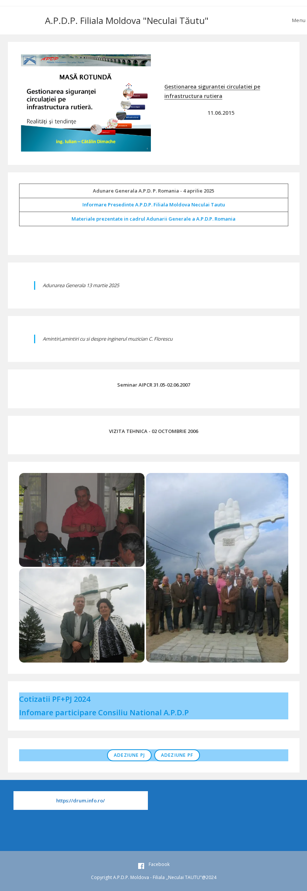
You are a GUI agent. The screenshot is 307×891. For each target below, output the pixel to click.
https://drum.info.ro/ (80, 800)
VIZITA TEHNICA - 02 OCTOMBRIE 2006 (153, 431)
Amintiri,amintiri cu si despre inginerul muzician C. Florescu (108, 338)
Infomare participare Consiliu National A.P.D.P (104, 712)
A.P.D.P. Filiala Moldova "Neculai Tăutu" (127, 20)
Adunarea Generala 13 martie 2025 (81, 285)
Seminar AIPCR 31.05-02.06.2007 (153, 384)
